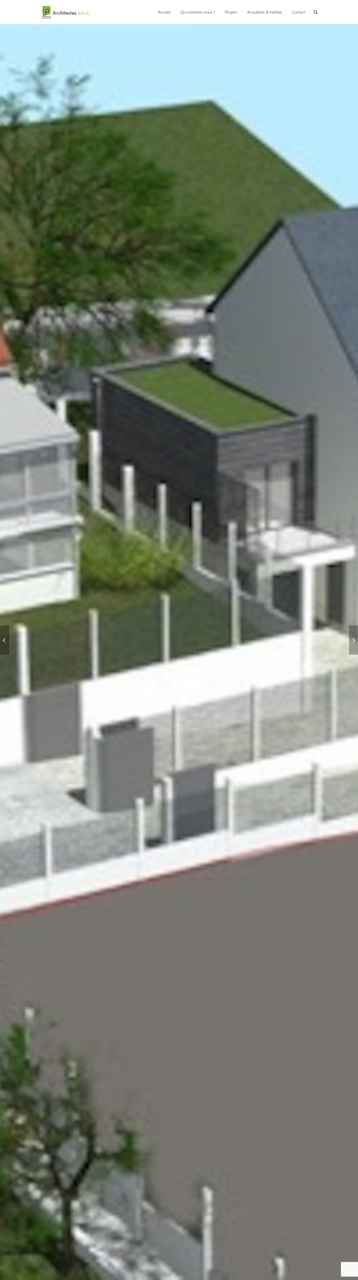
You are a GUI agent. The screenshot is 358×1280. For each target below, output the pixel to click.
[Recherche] (316, 12)
